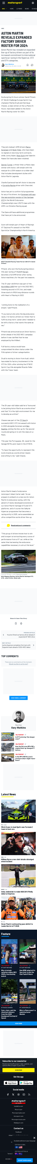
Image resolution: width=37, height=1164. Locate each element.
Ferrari (25, 272)
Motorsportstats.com (18, 1119)
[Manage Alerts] (21, 623)
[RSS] (29, 1094)
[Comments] (33, 65)
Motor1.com (18, 1109)
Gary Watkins (9, 64)
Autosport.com (18, 1116)
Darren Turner (6, 165)
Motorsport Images (21, 574)
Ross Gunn (21, 155)
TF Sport (23, 420)
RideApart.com (18, 1123)
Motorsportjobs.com (18, 1113)
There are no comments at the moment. (18, 663)
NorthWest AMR (7, 286)
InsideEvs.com (18, 1106)
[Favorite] (27, 65)
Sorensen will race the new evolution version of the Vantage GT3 (18, 197)
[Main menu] (3, 3)
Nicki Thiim (16, 150)
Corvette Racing (9, 185)
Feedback (19, 1132)
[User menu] (33, 3)
